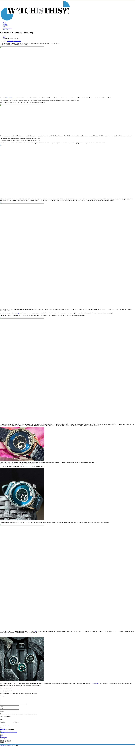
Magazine (5, 24)
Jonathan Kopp (10, 41)
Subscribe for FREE (7, 28)
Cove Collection (94, 683)
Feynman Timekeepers (11, 97)
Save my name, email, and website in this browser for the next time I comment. (18, 714)
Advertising (5, 25)
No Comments (17, 41)
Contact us (5, 29)
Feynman (19, 313)
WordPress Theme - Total (5, 745)
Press (4, 26)
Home (4, 22)
